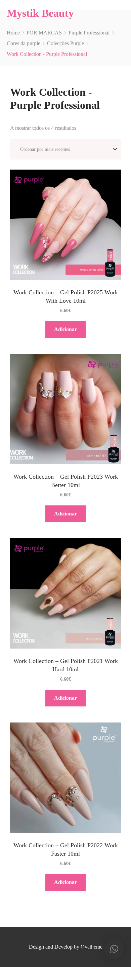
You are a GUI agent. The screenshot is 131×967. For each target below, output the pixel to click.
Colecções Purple (65, 43)
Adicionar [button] (65, 329)
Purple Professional (89, 32)
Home (13, 32)
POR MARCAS (44, 32)
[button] (114, 949)
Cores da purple (23, 43)
